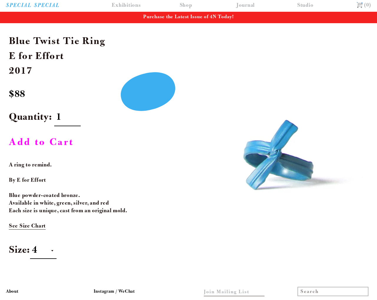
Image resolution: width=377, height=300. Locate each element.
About (12, 291)
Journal (246, 6)
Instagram (104, 291)
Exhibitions (126, 6)
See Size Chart (27, 226)
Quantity (29, 118)
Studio (305, 6)
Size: (19, 251)
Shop (186, 6)
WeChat (126, 291)
